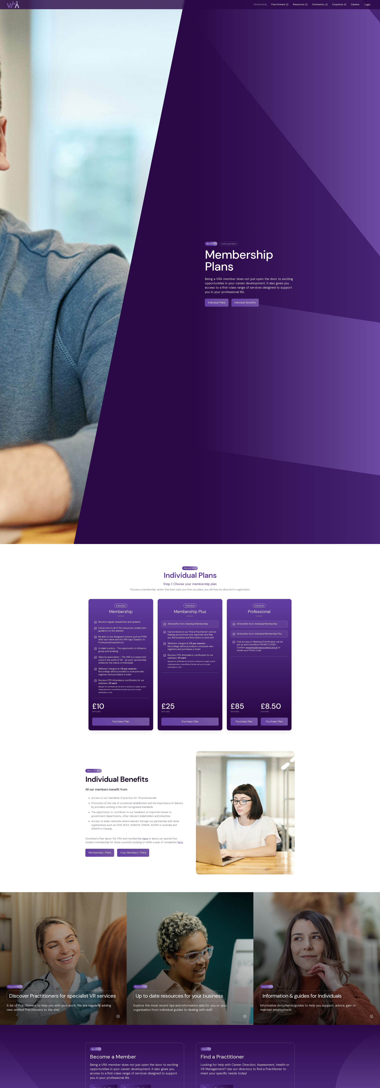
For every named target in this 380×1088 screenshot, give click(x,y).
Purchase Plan (121, 721)
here (145, 838)
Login (367, 4)
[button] (280, 4)
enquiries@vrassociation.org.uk (261, 647)
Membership (260, 4)
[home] (129, 4)
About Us (211, 243)
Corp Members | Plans (133, 852)
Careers (355, 4)
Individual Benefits (245, 302)
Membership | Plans (99, 852)
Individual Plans (228, 244)
